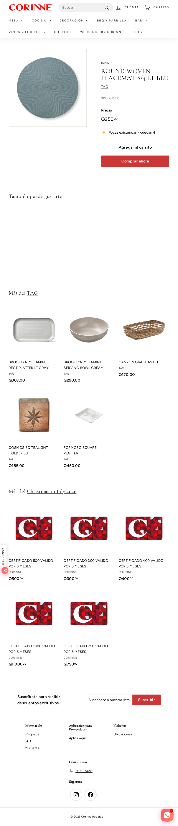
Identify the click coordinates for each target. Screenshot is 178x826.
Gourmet (63, 32)
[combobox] (86, 7)
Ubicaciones (123, 734)
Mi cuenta (32, 748)
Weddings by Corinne (102, 32)
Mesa (14, 20)
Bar (139, 20)
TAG (104, 87)
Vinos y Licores (25, 32)
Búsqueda (32, 734)
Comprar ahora (135, 161)
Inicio (105, 63)
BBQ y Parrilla (112, 20)
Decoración (72, 20)
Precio (106, 110)
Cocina (40, 20)
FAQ (28, 741)
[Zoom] (47, 87)
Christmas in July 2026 (51, 491)
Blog (137, 32)
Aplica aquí (77, 738)
